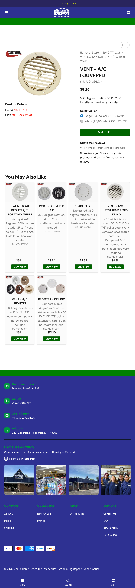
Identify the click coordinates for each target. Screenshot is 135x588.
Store (95, 52)
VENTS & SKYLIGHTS (93, 57)
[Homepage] (67, 13)
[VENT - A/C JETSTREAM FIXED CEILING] (115, 192)
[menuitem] (122, 45)
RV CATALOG (111, 52)
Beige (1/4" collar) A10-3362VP (104, 116)
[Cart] (128, 12)
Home (84, 52)
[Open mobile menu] (6, 12)
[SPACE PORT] (83, 192)
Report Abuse (91, 569)
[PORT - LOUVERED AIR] (51, 192)
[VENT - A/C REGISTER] (19, 285)
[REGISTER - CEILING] (51, 285)
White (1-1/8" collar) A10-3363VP (106, 121)
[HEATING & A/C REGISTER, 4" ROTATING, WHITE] (19, 192)
